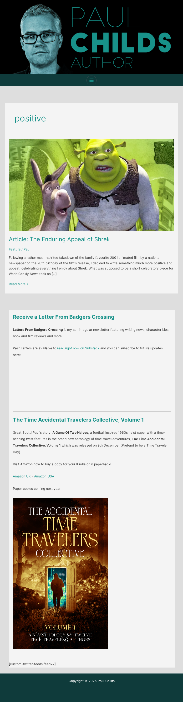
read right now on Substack (78, 348)
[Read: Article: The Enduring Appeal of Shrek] (91, 185)
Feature (14, 249)
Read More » (18, 284)
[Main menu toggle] (91, 80)
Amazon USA (44, 476)
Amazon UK (22, 476)
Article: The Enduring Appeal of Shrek (59, 239)
